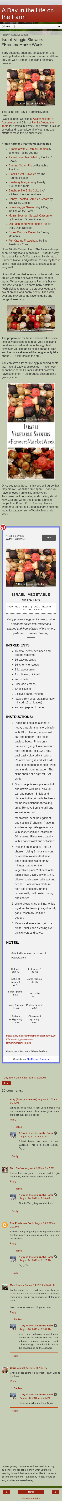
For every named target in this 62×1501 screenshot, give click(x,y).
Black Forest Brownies (22, 173)
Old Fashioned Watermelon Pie (28, 223)
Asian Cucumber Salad (23, 157)
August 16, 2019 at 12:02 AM (35, 1329)
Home (31, 1492)
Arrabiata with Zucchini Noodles (28, 148)
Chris (13, 1367)
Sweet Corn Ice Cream (22, 232)
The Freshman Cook (22, 1223)
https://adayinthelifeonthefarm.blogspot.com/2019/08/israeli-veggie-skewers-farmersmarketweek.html (30, 1039)
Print (49, 537)
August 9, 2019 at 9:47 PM (39, 1168)
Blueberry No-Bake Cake (24, 190)
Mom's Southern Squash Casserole (30, 215)
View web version (31, 1498)
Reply (13, 1119)
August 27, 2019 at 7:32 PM (32, 1367)
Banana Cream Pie (20, 165)
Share (6, 1083)
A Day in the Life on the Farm (36, 1133)
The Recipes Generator (38, 1059)
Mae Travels (17, 1285)
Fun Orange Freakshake (23, 240)
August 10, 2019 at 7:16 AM (35, 1198)
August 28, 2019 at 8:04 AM (35, 1398)
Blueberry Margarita (21, 182)
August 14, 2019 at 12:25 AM (35, 1260)
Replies (18, 1126)
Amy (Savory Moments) (23, 1099)
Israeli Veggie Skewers (23, 207)
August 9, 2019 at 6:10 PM (34, 1136)
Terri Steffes (17, 1168)
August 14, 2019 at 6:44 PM (40, 1285)
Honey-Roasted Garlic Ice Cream (29, 199)
